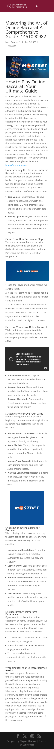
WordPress (28, 744)
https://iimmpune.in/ (15, 165)
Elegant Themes (28, 741)
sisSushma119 (15, 42)
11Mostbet (10, 45)
